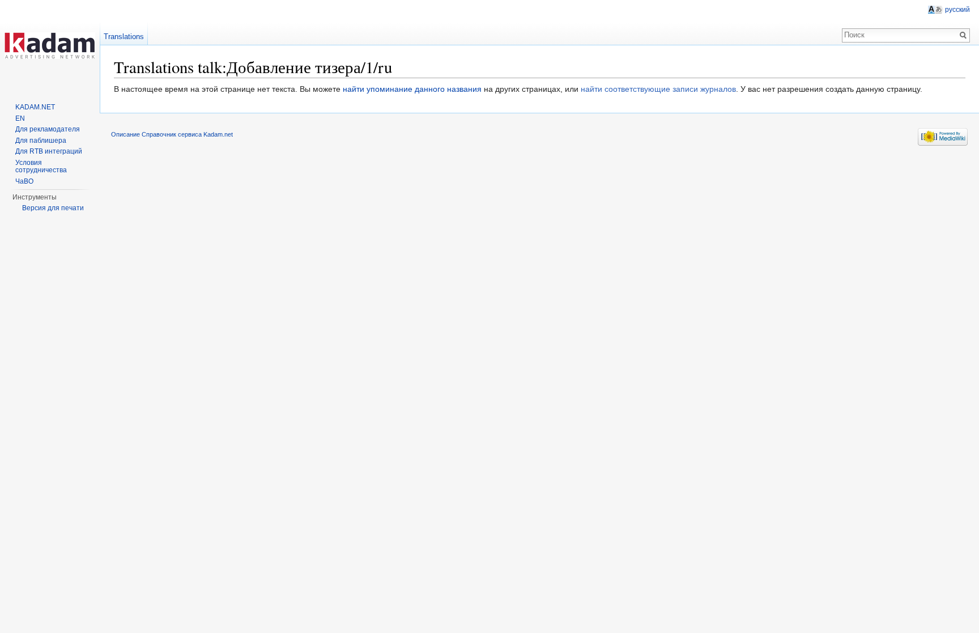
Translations (124, 36)
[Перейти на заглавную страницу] (50, 45)
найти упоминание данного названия (412, 89)
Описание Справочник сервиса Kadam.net (172, 134)
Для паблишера (40, 141)
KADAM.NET (35, 107)
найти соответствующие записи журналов (658, 89)
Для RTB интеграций (48, 151)
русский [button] (957, 10)
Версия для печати (53, 208)
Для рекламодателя (47, 129)
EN (20, 118)
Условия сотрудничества (41, 167)
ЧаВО (24, 181)
